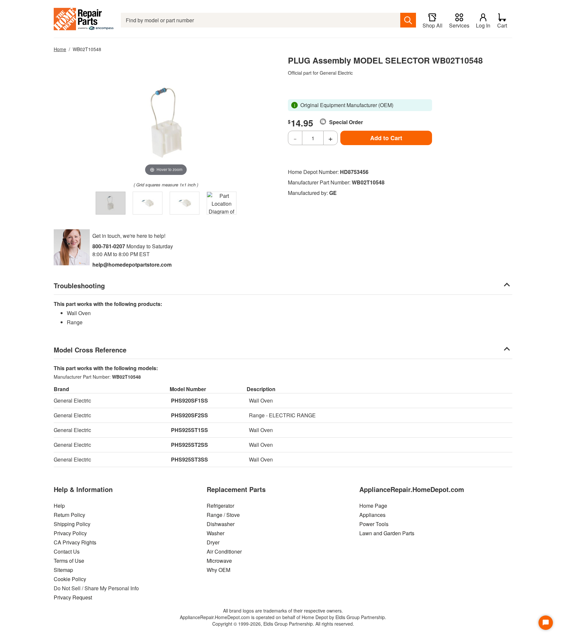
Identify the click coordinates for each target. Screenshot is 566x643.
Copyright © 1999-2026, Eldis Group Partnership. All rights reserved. (283, 623)
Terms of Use (69, 560)
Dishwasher (221, 524)
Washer (215, 533)
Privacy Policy (70, 533)
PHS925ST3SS (189, 459)
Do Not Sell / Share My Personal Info (96, 588)
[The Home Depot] (84, 20)
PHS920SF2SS (189, 415)
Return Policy (69, 515)
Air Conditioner (224, 551)
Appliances (372, 515)
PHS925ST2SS (189, 444)
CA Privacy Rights (75, 542)
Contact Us (67, 551)
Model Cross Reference (90, 349)
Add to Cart (386, 138)
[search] (408, 20)
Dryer (213, 542)
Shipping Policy (72, 524)
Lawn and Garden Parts (386, 533)
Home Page (373, 505)
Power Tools (373, 524)
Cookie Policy (70, 579)
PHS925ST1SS (189, 430)
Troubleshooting (79, 285)
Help (59, 505)
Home (60, 49)
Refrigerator (220, 505)
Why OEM (218, 570)
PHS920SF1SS (189, 400)
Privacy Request (73, 597)
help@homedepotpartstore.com (132, 264)
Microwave (219, 560)
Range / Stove (223, 515)
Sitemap (63, 570)
